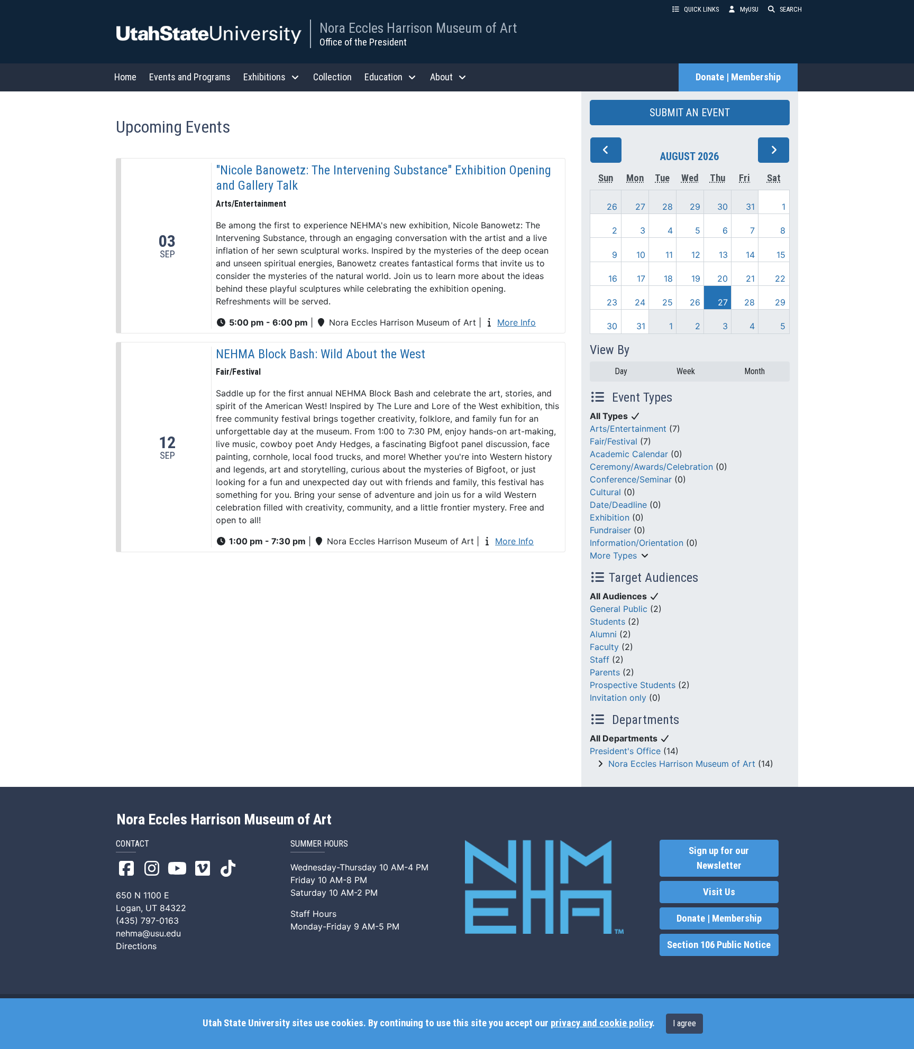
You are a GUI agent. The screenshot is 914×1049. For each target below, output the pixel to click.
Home (125, 76)
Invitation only (618, 697)
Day (621, 371)
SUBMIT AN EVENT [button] (690, 112)
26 (612, 206)
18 (668, 278)
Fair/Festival (613, 441)
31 (750, 206)
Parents (605, 672)
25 (667, 302)
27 (640, 206)
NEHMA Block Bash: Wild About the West (320, 354)
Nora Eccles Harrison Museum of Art (418, 28)
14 (750, 254)
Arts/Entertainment (628, 428)
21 (750, 278)
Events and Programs (190, 76)
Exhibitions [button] (264, 76)
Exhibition (609, 517)
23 (612, 302)
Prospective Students (632, 685)
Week (686, 371)
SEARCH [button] (791, 9)
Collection (332, 76)
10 (640, 254)
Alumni (603, 634)
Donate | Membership (738, 77)
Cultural (605, 492)
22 (780, 278)
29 (695, 206)
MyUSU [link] (749, 9)
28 (667, 206)
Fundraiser (610, 530)
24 (640, 302)
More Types (613, 555)
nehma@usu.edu (148, 933)
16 (612, 278)
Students (607, 621)
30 (722, 206)
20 (722, 278)
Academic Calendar (629, 454)
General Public (618, 609)
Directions (136, 946)
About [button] (441, 76)
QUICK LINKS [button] (701, 9)
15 (780, 254)
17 (641, 278)
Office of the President (363, 42)
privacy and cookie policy (601, 1023)
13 (723, 254)
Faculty (604, 647)
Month (754, 371)
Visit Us (719, 892)
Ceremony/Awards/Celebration (651, 466)
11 (669, 254)
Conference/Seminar (631, 479)
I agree (684, 1023)
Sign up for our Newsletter (719, 858)
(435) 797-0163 (147, 920)
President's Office (625, 751)
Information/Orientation (636, 542)
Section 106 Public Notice (719, 945)
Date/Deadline (618, 504)
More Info (516, 322)
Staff (599, 659)
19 (695, 278)
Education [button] (383, 76)
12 (695, 254)
